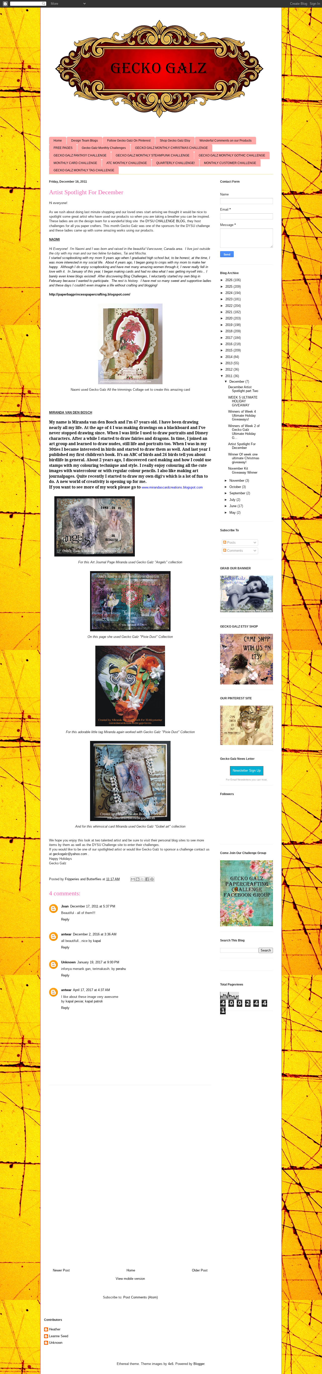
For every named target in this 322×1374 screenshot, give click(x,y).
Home (58, 140)
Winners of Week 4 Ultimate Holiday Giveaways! (242, 415)
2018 (229, 331)
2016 (229, 344)
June (233, 506)
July (232, 500)
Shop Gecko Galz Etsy (175, 140)
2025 (229, 286)
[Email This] (132, 879)
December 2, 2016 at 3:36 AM (94, 934)
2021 (229, 312)
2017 (229, 338)
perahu (121, 969)
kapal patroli (94, 1001)
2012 (229, 369)
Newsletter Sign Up (247, 770)
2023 (229, 299)
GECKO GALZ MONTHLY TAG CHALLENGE (84, 170)
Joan (65, 906)
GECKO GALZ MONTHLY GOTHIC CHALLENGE (232, 155)
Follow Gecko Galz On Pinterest (128, 140)
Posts (231, 542)
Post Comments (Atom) (140, 1297)
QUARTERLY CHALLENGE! (175, 163)
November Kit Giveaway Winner (242, 470)
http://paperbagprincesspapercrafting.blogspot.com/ (89, 294)
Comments (234, 550)
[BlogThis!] (137, 879)
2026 (229, 280)
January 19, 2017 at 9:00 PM (98, 962)
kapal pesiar (74, 1001)
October (235, 487)
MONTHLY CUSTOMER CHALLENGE (230, 163)
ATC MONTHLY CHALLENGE (126, 163)
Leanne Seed (58, 1336)
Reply (65, 919)
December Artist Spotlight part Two (243, 389)
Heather (54, 1329)
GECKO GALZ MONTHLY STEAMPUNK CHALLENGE (152, 155)
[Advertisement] (130, 1174)
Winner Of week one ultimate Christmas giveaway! (243, 458)
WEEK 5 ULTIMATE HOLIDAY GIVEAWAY (243, 401)
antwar (66, 934)
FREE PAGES (63, 148)
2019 (229, 325)
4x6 (170, 1364)
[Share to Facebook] (147, 879)
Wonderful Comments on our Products (225, 140)
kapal (97, 941)
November (237, 480)
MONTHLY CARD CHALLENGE (75, 163)
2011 (229, 376)
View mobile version (130, 1279)
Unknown (68, 962)
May (233, 512)
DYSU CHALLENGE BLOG (165, 221)
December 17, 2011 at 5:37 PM (92, 906)
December (237, 381)
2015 (229, 350)
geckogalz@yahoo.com (70, 854)
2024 (229, 293)
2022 (229, 306)
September (237, 493)
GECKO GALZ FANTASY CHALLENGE (80, 155)
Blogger (198, 1364)
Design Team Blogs (84, 140)
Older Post (200, 1270)
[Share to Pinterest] (151, 879)
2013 (229, 363)
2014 (229, 357)
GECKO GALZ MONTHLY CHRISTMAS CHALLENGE (171, 148)
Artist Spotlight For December (242, 446)
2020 (229, 318)
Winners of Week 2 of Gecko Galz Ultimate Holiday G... (244, 432)
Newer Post (61, 1270)
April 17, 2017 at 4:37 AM (91, 990)
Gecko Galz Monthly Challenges (104, 148)
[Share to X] (142, 879)
